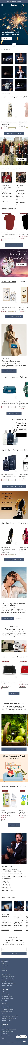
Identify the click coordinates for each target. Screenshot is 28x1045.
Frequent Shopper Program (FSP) (9, 1016)
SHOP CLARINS (8, 618)
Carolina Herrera (8, 523)
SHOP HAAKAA (14, 825)
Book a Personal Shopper (7, 1031)
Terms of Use (4, 1000)
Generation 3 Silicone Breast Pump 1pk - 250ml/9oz (8, 813)
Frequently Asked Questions (8, 976)
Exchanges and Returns (7, 981)
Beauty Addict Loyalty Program (8, 1018)
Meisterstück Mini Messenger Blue (9, 403)
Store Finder (4, 970)
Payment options (18, 930)
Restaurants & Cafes (6, 1035)
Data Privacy (4, 1003)
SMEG (4, 650)
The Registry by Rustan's (7, 1009)
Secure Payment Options (7, 998)
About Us (3, 963)
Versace (21, 281)
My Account (4, 991)
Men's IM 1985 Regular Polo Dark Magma (9, 235)
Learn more (18, 618)
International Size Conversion (8, 983)
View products (14, 749)
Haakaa (4, 786)
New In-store (4, 1026)
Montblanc (6, 377)
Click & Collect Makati (6, 1011)
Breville (23, 650)
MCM (2, 305)
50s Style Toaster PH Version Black (8, 683)
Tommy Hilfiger (5, 232)
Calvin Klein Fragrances (11, 450)
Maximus (20, 657)
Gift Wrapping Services (6, 996)
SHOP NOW (7, 38)
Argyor (15, 377)
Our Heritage (4, 965)
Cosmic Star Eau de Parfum (8, 307)
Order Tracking (5, 994)
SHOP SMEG (14, 693)
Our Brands (4, 968)
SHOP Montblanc (14, 413)
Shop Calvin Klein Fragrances (13, 486)
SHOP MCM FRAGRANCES (14, 316)
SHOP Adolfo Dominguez (14, 133)
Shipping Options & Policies (7, 978)
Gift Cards (3, 1013)
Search (3, 1038)
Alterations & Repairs (6, 1020)
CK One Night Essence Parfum (8, 476)
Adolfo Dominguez (9, 97)
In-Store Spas (4, 1033)
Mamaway (14, 786)
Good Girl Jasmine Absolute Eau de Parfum (9, 550)
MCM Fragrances (8, 281)
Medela (23, 786)
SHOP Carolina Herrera (14, 559)
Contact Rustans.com (6, 985)
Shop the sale (4, 201)
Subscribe (14, 953)
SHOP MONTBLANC (9, 371)
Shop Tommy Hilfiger (14, 245)
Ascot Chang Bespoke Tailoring (8, 1029)
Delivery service (5, 930)
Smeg (3, 657)
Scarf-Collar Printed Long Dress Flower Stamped (9, 123)
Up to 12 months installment (14, 1)
